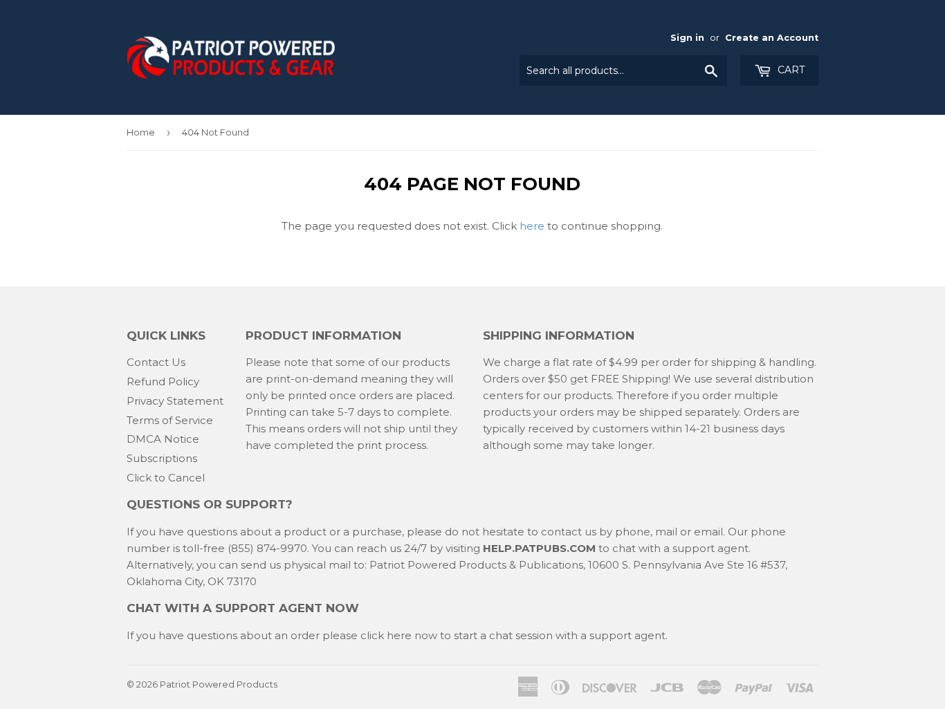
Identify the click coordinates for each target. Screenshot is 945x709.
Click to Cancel (166, 477)
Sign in (687, 38)
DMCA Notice (163, 438)
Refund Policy (163, 381)
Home (141, 132)
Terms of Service (170, 420)
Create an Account (771, 38)
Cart (790, 70)
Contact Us (156, 362)
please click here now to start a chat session (436, 635)
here (532, 225)
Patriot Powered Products (218, 684)
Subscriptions (162, 458)
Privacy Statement (175, 400)
